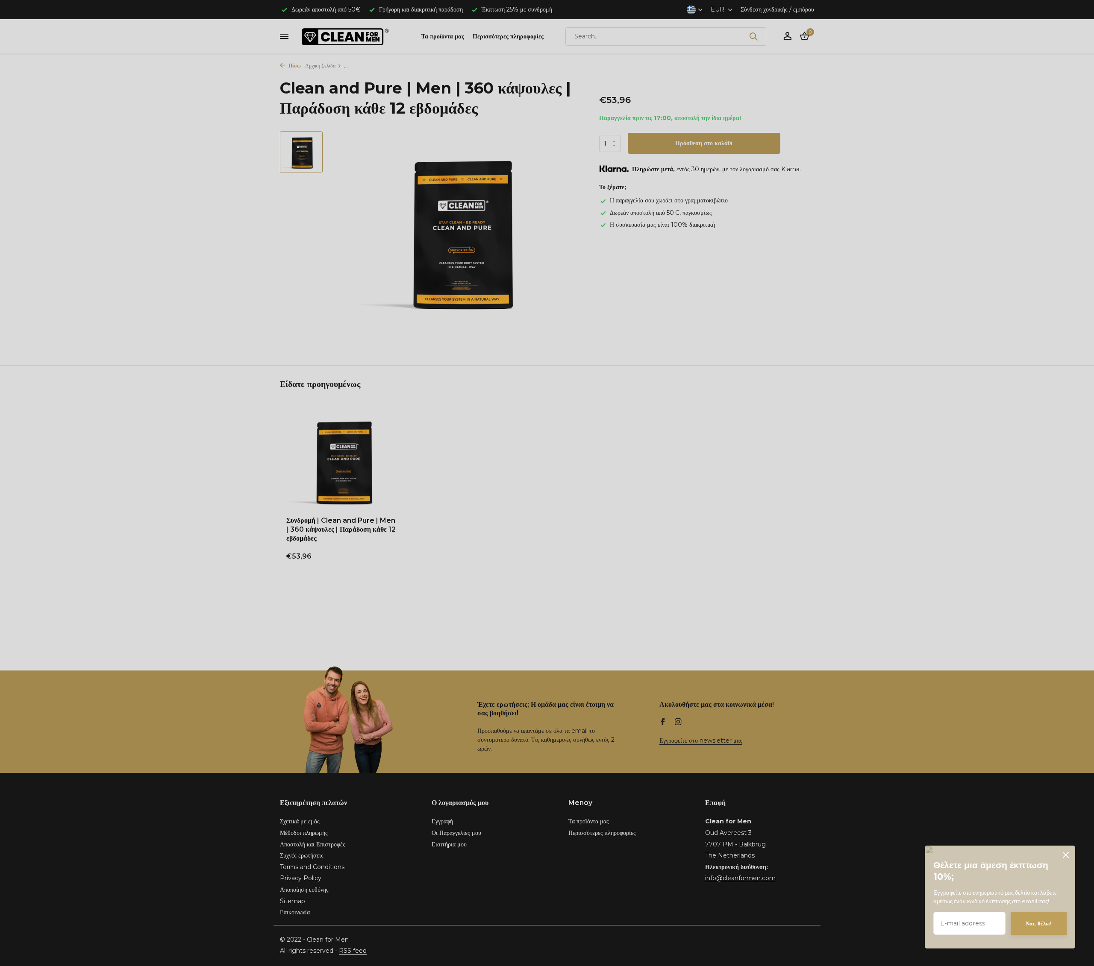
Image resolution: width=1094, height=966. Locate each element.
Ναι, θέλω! (1039, 923)
